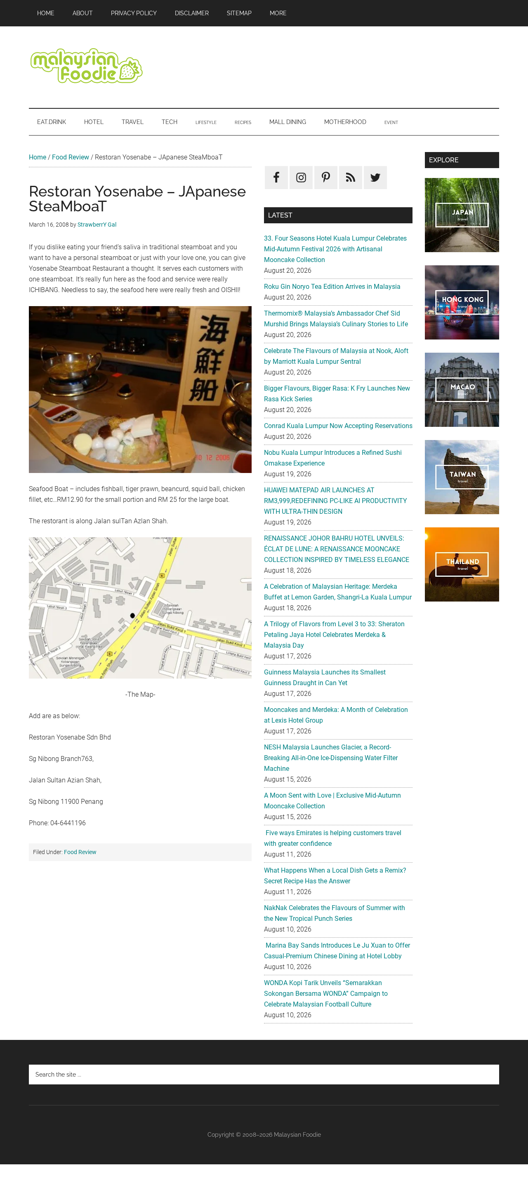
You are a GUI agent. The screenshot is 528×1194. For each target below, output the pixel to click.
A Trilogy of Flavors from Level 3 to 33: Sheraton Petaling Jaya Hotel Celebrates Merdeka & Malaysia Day (334, 634)
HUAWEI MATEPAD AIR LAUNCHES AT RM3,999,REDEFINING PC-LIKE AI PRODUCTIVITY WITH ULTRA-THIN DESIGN (335, 500)
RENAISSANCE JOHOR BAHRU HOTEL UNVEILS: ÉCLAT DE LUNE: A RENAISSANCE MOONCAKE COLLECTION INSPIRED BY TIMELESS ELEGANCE (336, 549)
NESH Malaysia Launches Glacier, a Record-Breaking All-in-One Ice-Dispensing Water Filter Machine (331, 758)
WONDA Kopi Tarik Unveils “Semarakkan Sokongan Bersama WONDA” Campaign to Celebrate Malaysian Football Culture (326, 993)
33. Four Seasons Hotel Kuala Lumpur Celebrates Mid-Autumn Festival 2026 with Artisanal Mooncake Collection (335, 249)
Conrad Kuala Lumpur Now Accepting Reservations (338, 426)
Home (37, 157)
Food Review (70, 157)
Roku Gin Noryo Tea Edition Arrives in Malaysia (332, 286)
